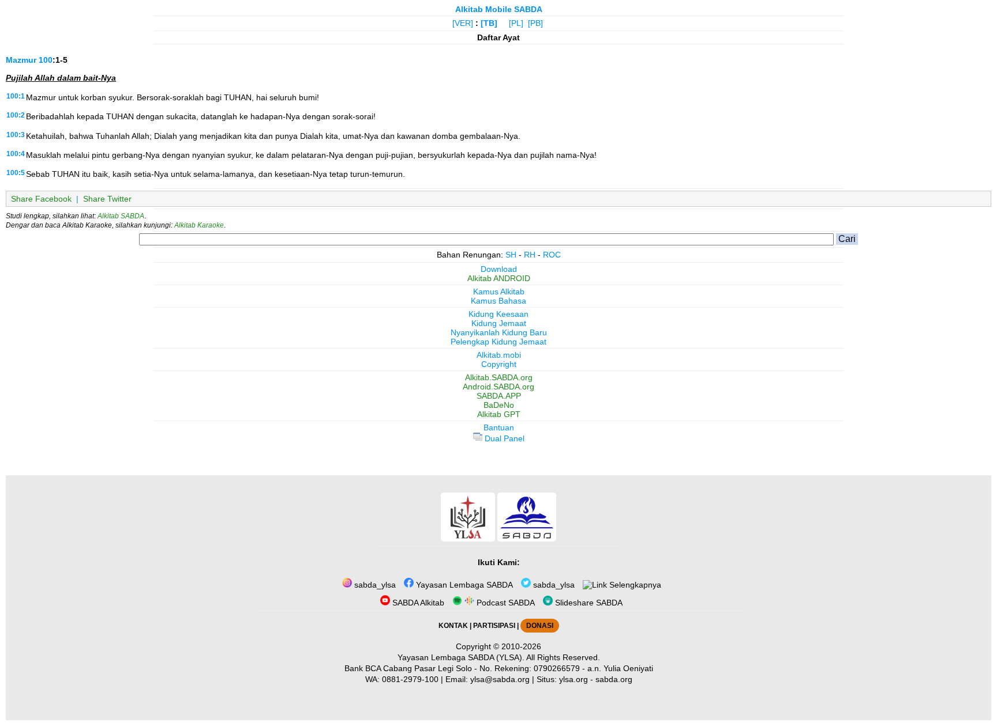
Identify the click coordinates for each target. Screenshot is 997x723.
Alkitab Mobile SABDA (498, 9)
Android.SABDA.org (498, 386)
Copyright (498, 364)
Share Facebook (41, 198)
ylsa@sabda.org (500, 679)
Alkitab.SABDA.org (499, 377)
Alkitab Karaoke (199, 225)
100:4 (15, 153)
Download (499, 269)
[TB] (489, 23)
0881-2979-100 (410, 679)
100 (46, 60)
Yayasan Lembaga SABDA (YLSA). (461, 657)
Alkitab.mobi (499, 354)
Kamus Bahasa (498, 300)
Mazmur (21, 60)
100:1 (15, 96)
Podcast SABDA (504, 602)
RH (529, 254)
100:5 (15, 172)
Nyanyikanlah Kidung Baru (499, 332)
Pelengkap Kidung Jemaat (498, 341)
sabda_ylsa (374, 584)
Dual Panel (503, 438)
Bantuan (498, 427)
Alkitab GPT (498, 414)
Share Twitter (107, 198)
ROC (552, 254)
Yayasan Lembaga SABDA (463, 584)
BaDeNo (498, 405)
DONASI (539, 626)
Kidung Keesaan (498, 314)
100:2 (15, 115)
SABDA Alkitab (417, 602)
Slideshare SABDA (588, 602)
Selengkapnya (634, 584)
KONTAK (453, 626)
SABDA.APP (499, 395)
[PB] (535, 23)
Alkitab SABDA (121, 216)
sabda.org (613, 679)
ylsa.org (573, 679)
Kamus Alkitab (498, 291)
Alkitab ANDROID (498, 278)
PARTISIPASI (494, 626)
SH (510, 254)
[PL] (516, 23)
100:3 (15, 134)
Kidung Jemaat (498, 323)
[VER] (462, 23)
